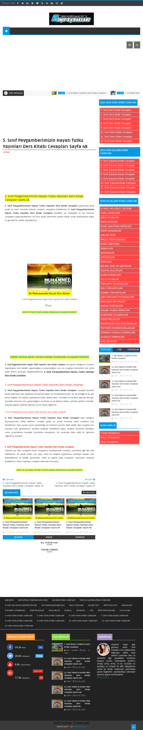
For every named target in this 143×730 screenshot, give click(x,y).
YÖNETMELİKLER (110, 319)
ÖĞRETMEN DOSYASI (106, 610)
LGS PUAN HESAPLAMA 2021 (53, 605)
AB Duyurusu (60, 8)
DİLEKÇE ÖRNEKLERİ (113, 337)
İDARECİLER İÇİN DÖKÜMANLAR (119, 323)
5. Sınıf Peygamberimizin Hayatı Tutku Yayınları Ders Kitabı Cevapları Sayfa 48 (79, 525)
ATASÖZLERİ (108, 257)
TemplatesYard (79, 727)
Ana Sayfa (9, 600)
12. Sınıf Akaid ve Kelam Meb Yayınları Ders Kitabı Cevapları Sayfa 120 (125, 370)
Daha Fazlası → (104, 677)
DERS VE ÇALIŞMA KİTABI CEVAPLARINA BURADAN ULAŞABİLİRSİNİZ (49, 470)
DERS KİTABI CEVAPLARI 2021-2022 (33, 600)
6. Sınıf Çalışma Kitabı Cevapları (118, 165)
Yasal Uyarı (76, 8)
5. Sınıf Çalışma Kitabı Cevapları (118, 161)
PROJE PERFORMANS (113, 239)
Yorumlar (133, 349)
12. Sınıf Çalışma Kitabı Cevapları (118, 192)
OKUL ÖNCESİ (54, 610)
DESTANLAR (107, 253)
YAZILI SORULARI (110, 213)
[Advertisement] (71, 69)
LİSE (91, 610)
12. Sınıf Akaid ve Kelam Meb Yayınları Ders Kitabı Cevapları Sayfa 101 (125, 398)
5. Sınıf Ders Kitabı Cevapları (116, 110)
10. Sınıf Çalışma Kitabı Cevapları (118, 183)
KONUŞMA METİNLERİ (113, 301)
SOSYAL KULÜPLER (111, 270)
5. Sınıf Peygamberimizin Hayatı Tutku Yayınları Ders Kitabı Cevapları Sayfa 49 (48, 525)
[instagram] (57, 3)
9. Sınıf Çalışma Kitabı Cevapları (118, 178)
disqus (49, 537)
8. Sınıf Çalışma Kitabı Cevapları (118, 174)
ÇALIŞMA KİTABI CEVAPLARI (63, 600)
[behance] (52, 3)
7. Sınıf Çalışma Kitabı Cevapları (118, 170)
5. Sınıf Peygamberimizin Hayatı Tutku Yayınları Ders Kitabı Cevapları (18, 501)
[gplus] (27, 3)
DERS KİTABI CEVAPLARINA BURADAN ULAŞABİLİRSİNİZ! (49, 312)
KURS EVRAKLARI (111, 275)
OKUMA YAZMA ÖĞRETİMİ (115, 310)
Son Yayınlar (119, 350)
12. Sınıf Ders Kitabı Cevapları (117, 141)
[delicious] (62, 3)
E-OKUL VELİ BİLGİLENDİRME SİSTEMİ (21, 605)
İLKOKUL (68, 610)
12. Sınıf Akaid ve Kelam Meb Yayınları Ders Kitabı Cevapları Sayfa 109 (125, 384)
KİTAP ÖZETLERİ (110, 244)
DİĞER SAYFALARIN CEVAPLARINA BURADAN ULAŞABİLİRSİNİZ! (49, 357)
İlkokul (88, 38)
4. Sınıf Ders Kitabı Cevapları (19, 615)
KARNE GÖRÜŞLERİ (112, 306)
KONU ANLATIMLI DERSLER (116, 226)
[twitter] (23, 3)
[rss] (47, 3)
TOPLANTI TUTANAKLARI (114, 284)
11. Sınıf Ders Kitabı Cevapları (116, 136)
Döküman (9, 45)
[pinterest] (32, 3)
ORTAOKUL (80, 610)
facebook (79, 537)
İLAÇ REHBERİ (109, 341)
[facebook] (18, 3)
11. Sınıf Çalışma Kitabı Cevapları (118, 187)
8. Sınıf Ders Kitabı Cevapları (116, 123)
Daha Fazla (90, 492)
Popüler (106, 349)
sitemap (123, 8)
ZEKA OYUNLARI (110, 217)
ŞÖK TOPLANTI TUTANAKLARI (117, 297)
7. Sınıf (50, 93)
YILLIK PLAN (125, 610)
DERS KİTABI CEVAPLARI (71, 723)
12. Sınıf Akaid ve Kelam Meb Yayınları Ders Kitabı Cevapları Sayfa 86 (125, 412)
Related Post (11, 492)
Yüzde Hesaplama (110, 433)
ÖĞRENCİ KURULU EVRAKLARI (118, 332)
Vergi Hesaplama (109, 441)
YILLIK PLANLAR (110, 279)
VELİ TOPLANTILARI (112, 288)
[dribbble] (42, 3)
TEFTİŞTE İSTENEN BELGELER (118, 328)
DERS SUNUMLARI (111, 231)
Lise (116, 38)
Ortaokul (103, 38)
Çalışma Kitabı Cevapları (46, 38)
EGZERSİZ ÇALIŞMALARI (114, 315)
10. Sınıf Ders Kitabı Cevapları (117, 132)
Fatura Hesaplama (110, 437)
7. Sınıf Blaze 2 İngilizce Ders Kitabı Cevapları (76, 93)
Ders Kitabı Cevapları (16, 38)
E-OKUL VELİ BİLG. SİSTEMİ (116, 208)
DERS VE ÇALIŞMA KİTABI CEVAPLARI (95, 600)
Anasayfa (46, 8)
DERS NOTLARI (109, 222)
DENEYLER (107, 248)
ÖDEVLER (106, 262)
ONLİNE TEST (108, 235)
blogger (18, 537)
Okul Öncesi (72, 38)
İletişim (111, 8)
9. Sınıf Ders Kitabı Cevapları (116, 127)
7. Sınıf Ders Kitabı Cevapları (116, 119)
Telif (87, 8)
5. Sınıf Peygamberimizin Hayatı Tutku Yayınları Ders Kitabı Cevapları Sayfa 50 (16, 525)
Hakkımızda (98, 8)
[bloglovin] (37, 3)
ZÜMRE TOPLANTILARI (113, 292)
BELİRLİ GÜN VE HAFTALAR (116, 266)
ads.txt (135, 8)
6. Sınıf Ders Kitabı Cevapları (116, 114)
